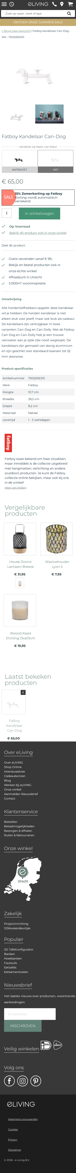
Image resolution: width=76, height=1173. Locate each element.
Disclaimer (14, 1149)
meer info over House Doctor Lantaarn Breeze (20, 553)
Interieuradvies (14, 771)
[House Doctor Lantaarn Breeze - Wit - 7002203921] (20, 582)
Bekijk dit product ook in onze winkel (37, 233)
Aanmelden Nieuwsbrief (21, 794)
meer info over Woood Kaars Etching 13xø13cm (20, 622)
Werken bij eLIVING (17, 785)
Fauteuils (10, 963)
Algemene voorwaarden (23, 1119)
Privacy (12, 1139)
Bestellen (10, 822)
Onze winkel (12, 789)
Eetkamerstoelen (16, 972)
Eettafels (10, 967)
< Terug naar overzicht (16, 30)
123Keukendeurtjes (17, 928)
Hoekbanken (13, 958)
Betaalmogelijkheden (19, 826)
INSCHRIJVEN (22, 1026)
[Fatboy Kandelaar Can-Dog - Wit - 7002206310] (38, 91)
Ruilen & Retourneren (19, 835)
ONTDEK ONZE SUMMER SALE (38, 22)
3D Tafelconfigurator (18, 949)
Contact (9, 798)
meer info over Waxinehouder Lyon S (56, 551)
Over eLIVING (13, 762)
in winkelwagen (39, 213)
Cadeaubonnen (14, 776)
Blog (7, 780)
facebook (9, 1081)
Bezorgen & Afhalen (18, 831)
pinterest (35, 1081)
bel (54, 4)
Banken (9, 954)
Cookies (13, 1129)
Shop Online (12, 767)
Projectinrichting (16, 924)
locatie (61, 4)
